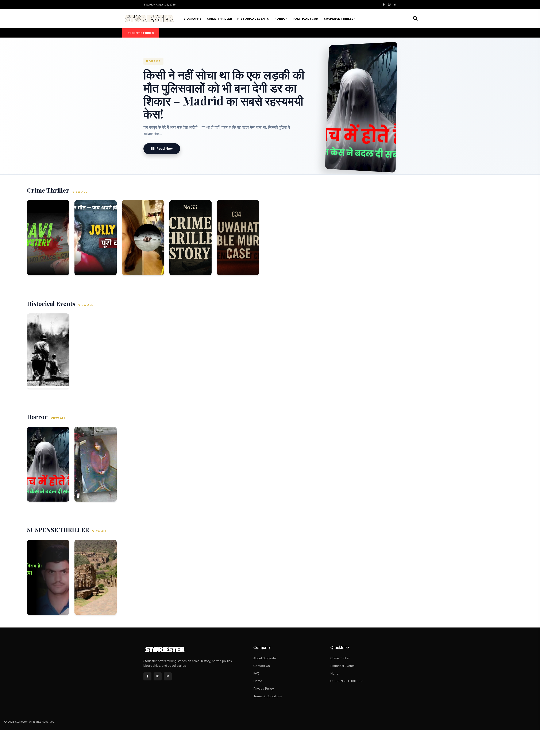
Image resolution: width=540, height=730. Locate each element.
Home (257, 681)
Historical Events (253, 18)
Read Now (165, 149)
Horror (281, 18)
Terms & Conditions (267, 696)
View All (79, 191)
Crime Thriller (219, 18)
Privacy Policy (263, 689)
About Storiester (265, 658)
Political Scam (306, 18)
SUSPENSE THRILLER (340, 18)
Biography (193, 18)
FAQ (256, 673)
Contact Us (261, 666)
